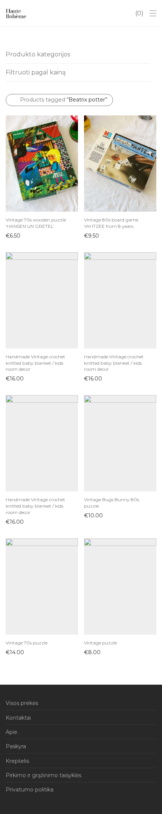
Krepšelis (17, 761)
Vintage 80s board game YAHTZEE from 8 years (111, 223)
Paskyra (16, 746)
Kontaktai (18, 717)
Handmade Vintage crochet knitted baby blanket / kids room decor (35, 363)
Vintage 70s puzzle (26, 643)
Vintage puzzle (100, 643)
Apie (11, 732)
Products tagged (63, 99)
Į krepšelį (13, 235)
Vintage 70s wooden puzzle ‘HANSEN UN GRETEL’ (36, 223)
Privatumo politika (29, 789)
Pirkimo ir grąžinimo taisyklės (43, 775)
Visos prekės (22, 703)
